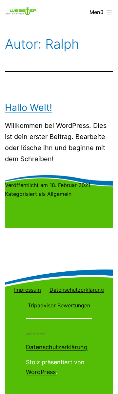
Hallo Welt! (28, 107)
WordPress (41, 371)
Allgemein (59, 194)
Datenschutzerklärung (57, 347)
